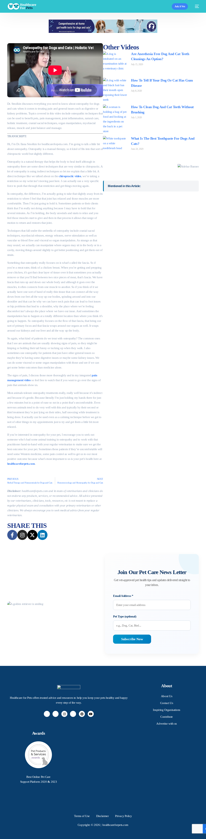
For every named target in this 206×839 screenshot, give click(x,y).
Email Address (123, 595)
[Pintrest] (82, 714)
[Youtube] (91, 714)
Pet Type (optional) (124, 616)
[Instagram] (64, 714)
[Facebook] (47, 714)
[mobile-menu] (195, 6)
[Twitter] (56, 714)
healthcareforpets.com (21, 463)
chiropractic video (70, 176)
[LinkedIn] (73, 714)
